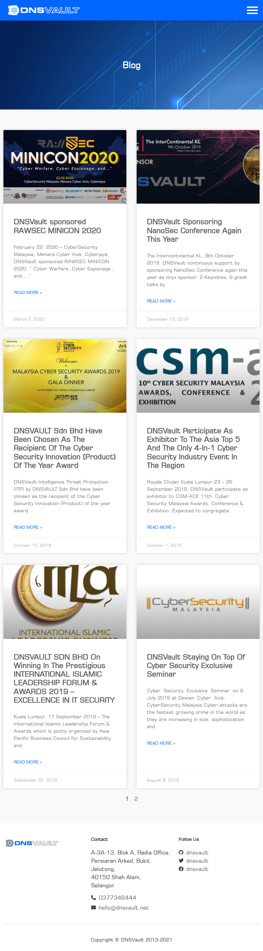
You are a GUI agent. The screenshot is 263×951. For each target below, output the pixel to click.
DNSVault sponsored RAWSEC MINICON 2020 (57, 225)
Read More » (28, 292)
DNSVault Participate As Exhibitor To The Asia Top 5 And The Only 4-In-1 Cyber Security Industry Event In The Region (193, 448)
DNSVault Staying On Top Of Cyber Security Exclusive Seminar (196, 665)
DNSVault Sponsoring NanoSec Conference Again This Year (194, 230)
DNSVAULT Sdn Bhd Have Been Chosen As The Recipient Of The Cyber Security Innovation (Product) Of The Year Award (65, 448)
